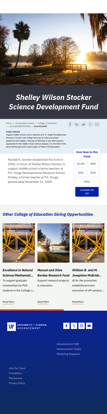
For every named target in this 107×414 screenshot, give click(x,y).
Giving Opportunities (24, 123)
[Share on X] (91, 126)
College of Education (47, 123)
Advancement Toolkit (69, 349)
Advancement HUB (68, 344)
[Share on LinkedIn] (77, 126)
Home (9, 123)
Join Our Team (17, 368)
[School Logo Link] (29, 327)
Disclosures (15, 378)
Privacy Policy (17, 383)
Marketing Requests (68, 354)
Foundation (15, 373)
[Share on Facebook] (70, 126)
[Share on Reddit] (84, 126)
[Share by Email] (97, 126)
